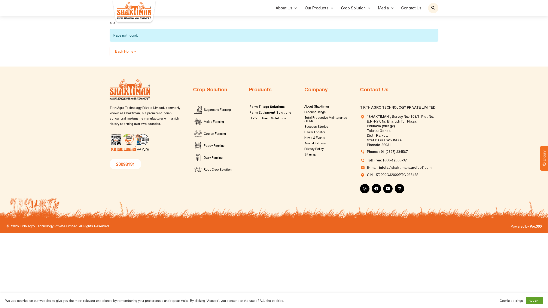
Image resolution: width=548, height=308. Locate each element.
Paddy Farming (214, 145)
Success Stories (316, 126)
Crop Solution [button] (353, 8)
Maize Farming (214, 121)
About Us (284, 8)
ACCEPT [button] (534, 300)
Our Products (317, 8)
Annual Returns (315, 143)
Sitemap (310, 154)
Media (383, 8)
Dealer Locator (314, 132)
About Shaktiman (316, 106)
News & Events (315, 137)
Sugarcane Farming (217, 109)
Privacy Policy (314, 149)
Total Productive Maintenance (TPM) (325, 119)
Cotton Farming (215, 133)
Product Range (315, 112)
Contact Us (411, 8)
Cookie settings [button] (511, 300)
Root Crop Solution (218, 169)
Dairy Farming (213, 157)
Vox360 (536, 226)
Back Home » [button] (125, 51)
